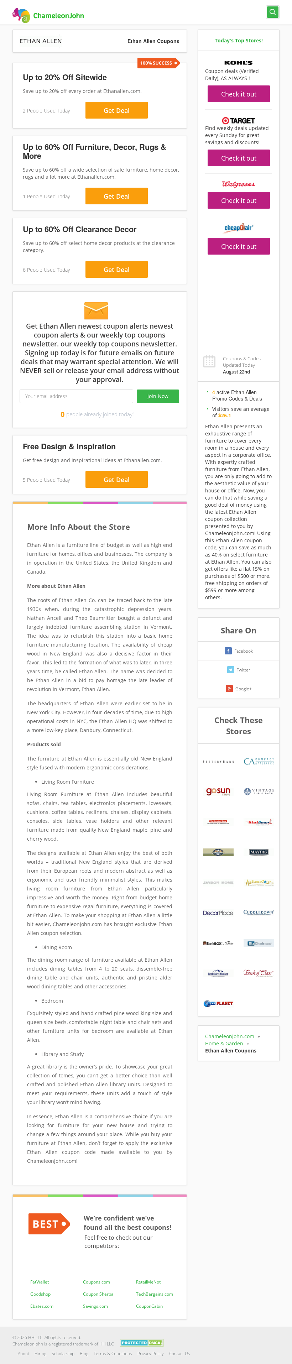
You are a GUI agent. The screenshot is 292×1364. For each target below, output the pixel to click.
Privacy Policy (150, 1353)
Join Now (157, 396)
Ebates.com (41, 1306)
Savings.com (95, 1306)
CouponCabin (149, 1306)
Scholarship (63, 1353)
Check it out (238, 94)
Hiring (40, 1353)
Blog (84, 1353)
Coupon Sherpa (98, 1294)
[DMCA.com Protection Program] (142, 1342)
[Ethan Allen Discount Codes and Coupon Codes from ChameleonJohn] (48, 15)
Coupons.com (96, 1282)
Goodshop (40, 1294)
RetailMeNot (148, 1282)
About (23, 1353)
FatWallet (39, 1282)
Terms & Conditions (113, 1353)
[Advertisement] (238, 300)
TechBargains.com (154, 1294)
